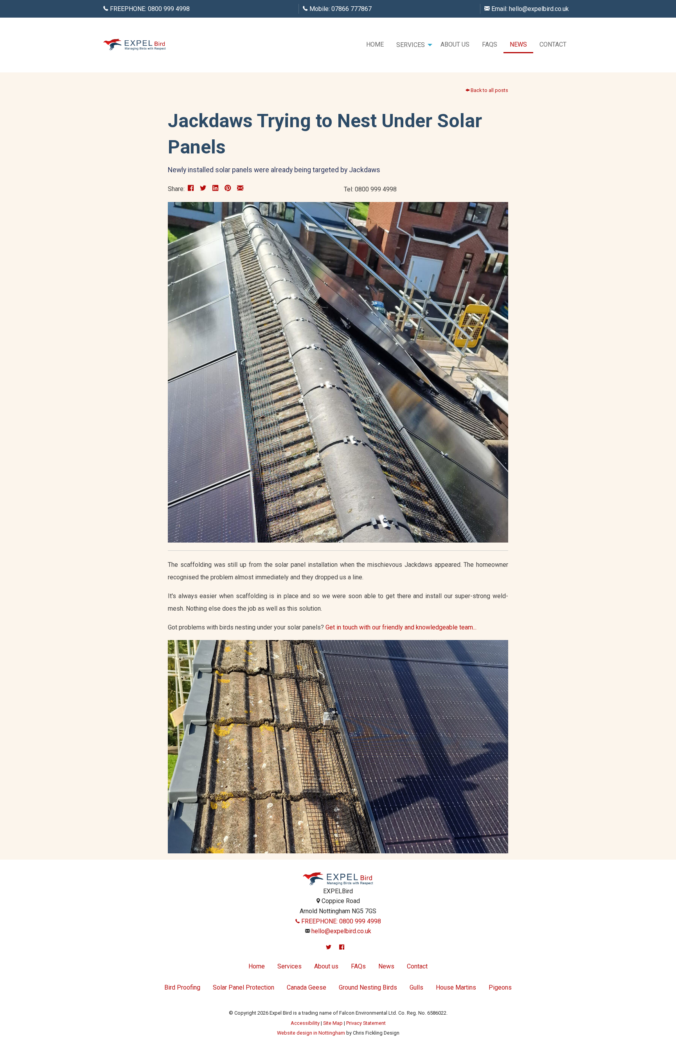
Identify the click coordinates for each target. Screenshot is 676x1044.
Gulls (416, 987)
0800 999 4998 (169, 9)
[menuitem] (375, 45)
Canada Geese (306, 987)
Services (410, 45)
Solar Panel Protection (243, 987)
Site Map (333, 1023)
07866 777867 (351, 9)
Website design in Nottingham (311, 1033)
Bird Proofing (182, 987)
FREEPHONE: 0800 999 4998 (340, 921)
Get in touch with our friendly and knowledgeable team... (400, 627)
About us (454, 44)
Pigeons (500, 987)
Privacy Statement (366, 1023)
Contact (552, 44)
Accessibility (305, 1023)
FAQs (489, 44)
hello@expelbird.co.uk (539, 9)
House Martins (456, 987)
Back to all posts (488, 90)
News (518, 44)
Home (375, 44)
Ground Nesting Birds (368, 987)
